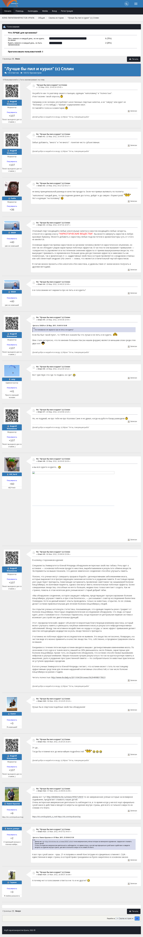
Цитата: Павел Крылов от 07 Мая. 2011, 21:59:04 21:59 (53, 837)
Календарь (33, 11)
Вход (54, 11)
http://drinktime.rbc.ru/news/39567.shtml (65, 797)
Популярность (12, 112)
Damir (13, 714)
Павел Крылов (13, 804)
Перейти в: (111, 918)
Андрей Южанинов (12, 102)
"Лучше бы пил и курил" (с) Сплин (51, 85)
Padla (13, 198)
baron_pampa (13, 828)
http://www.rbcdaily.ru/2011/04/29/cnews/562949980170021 (78, 677)
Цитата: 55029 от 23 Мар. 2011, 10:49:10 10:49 (50, 325)
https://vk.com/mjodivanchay (69, 816)
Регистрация (67, 11)
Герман (13, 882)
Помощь (20, 11)
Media (45, 11)
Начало (7, 11)
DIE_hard (13, 474)
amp (13, 379)
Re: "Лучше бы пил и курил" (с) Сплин (53, 134)
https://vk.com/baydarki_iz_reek (44, 816)
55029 (13, 232)
